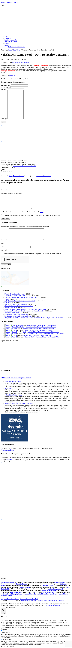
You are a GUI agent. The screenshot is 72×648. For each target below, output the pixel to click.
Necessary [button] (4, 629)
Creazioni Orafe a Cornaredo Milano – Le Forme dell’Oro (42, 337)
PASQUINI (20, 325)
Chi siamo (7, 302)
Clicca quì (9, 459)
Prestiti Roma (8, 388)
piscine (3, 594)
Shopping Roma (17, 594)
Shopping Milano (28, 594)
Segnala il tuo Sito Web (49, 590)
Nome (5, 85)
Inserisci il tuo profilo (10, 307)
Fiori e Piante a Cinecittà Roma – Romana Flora (18, 306)
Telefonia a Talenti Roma (11, 312)
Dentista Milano (63, 594)
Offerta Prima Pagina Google (13, 395)
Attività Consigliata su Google (10, 2)
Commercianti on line (7, 582)
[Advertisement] (36, 21)
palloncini (8, 594)
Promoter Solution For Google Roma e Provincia (18, 403)
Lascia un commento (22, 62)
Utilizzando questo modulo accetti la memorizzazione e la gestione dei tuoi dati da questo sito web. (32, 253)
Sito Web (3, 89)
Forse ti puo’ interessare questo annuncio (18, 378)
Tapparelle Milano (40, 594)
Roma (10, 176)
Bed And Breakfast (16, 592)
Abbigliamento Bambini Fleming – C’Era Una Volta (19, 301)
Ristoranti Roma (48, 585)
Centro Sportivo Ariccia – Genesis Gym (16, 314)
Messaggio (4, 118)
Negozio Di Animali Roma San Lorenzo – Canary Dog (20, 297)
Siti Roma (61, 600)
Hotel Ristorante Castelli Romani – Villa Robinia (36, 335)
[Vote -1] (7, 325)
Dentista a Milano (6, 595)
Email (5, 87)
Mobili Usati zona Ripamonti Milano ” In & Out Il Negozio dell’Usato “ (25, 309)
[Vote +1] (14, 325)
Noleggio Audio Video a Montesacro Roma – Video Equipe (41, 332)
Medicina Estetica (18, 176)
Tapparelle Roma (51, 594)
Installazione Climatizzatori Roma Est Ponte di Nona (38, 328)
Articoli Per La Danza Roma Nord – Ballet (17, 295)
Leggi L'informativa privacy (10, 599)
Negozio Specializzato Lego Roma (14, 294)
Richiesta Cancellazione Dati (29, 599)
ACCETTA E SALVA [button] (7, 646)
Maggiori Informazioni (53, 605)
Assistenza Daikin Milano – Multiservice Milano (37, 330)
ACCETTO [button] (42, 605)
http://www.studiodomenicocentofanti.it (24, 166)
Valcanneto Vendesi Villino (12, 381)
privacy (42, 212)
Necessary (6, 631)
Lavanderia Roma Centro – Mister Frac (16, 304)
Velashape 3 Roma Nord (43, 176)
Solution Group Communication (47, 600)
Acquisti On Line (21, 584)
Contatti (6, 299)
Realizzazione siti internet (28, 600)
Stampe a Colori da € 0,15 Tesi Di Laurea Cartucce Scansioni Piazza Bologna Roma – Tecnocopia (33, 318)
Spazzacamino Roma (7, 450)
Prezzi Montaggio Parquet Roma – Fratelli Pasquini (41, 325)
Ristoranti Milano (24, 587)
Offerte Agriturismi (48, 592)
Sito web (3, 250)
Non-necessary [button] (5, 637)
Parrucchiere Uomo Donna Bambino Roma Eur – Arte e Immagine (24, 311)
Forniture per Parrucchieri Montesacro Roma (17, 316)
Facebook (12, 75)
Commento (4, 240)
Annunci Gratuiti (60, 582)
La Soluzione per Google (55, 589)
